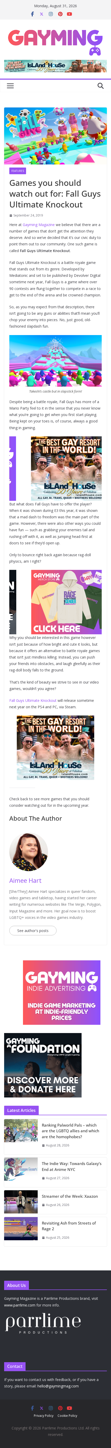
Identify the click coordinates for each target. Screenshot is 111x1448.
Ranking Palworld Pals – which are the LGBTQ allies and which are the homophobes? (70, 1130)
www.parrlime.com (19, 1305)
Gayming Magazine (39, 224)
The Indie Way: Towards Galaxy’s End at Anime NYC (71, 1166)
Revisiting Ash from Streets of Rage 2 (69, 1225)
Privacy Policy (43, 1415)
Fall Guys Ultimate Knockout (33, 700)
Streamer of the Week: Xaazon (70, 1196)
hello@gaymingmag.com (58, 1386)
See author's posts (33, 930)
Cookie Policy (67, 1415)
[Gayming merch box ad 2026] (55, 573)
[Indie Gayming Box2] (43, 963)
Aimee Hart (25, 880)
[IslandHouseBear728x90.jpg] (55, 63)
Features (17, 171)
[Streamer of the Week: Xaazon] (21, 1202)
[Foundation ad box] (43, 1036)
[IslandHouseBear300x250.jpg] (55, 440)
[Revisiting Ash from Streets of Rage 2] (21, 1232)
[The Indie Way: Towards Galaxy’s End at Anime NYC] (21, 1172)
